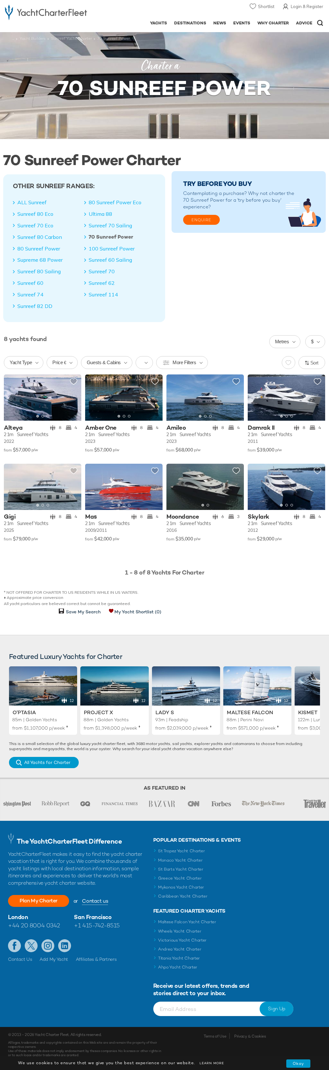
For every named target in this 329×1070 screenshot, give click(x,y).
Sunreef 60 (30, 283)
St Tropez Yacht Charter (181, 851)
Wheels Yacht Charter (179, 931)
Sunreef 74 (30, 294)
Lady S (165, 712)
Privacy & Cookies (250, 1036)
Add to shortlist (73, 382)
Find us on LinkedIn (64, 945)
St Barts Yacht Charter (180, 869)
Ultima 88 (100, 214)
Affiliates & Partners (96, 959)
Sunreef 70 (102, 271)
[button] (13, 397)
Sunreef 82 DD (34, 306)
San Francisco (92, 917)
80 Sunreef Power (38, 248)
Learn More (212, 1063)
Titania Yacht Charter (179, 958)
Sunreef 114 (103, 294)
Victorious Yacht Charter (182, 940)
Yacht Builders (33, 38)
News (219, 23)
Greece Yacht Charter (180, 878)
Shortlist (266, 6)
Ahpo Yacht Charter (177, 967)
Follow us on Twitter (31, 945)
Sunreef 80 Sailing (39, 271)
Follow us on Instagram (47, 945)
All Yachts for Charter (47, 762)
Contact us (95, 901)
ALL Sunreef (32, 202)
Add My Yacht (54, 959)
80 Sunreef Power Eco (115, 202)
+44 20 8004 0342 (34, 925)
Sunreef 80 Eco (35, 214)
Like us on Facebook (14, 945)
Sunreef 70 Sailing (110, 225)
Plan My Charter (39, 900)
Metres (282, 341)
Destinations (190, 23)
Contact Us (20, 959)
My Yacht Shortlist (137, 612)
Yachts (158, 23)
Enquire (201, 220)
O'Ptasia (24, 712)
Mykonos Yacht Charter (181, 887)
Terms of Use (215, 1036)
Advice (304, 23)
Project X (98, 712)
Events (241, 23)
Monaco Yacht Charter (180, 860)
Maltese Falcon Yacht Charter (187, 922)
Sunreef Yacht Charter (71, 38)
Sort (314, 362)
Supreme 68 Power (40, 260)
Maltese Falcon (250, 712)
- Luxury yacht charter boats (46, 11)
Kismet (307, 712)
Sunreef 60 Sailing (110, 260)
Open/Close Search (320, 23)
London (18, 917)
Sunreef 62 (102, 283)
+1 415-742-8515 (97, 925)
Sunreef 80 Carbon (39, 237)
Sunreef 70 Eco (35, 225)
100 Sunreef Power (112, 248)
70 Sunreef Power (111, 237)
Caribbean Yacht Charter (183, 896)
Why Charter (273, 23)
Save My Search (83, 612)
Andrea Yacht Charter (179, 949)
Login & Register (307, 6)
